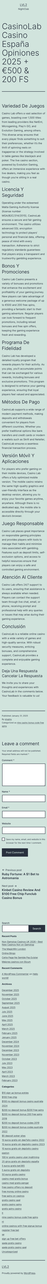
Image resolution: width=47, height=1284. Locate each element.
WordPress (29, 1273)
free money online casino (15, 1191)
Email (5, 807)
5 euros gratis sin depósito (16, 1170)
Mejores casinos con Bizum (16, 961)
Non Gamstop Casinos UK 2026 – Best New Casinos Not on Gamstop (22, 943)
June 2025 (7, 1016)
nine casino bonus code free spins (20, 1217)
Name (6, 791)
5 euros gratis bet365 (13, 1165)
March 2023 (8, 1076)
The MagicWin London (14, 949)
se (3, 1234)
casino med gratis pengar (15, 1183)
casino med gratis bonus (15, 1178)
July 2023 (7, 1063)
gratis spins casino (12, 1208)
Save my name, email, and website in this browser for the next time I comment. (25, 841)
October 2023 (9, 1059)
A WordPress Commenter (15, 974)
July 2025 (7, 1011)
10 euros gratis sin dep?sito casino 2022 (23, 1140)
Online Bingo (8, 953)
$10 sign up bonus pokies (15, 1092)
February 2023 (9, 1080)
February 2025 (9, 1033)
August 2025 (8, 1007)
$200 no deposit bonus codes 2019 (20, 1122)
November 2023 (10, 1054)
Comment (8, 760)
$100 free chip (9, 1097)
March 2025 (8, 1028)
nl (3, 1221)
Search (6, 923)
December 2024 (10, 1041)
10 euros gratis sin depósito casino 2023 (23, 1144)
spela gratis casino (12, 1243)
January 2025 (9, 1037)
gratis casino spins (12, 1204)
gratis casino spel (11, 1200)
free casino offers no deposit (17, 1187)
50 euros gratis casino (13, 1174)
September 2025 (11, 1003)
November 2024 (10, 1046)
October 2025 (9, 998)
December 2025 (10, 990)
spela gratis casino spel (14, 1247)
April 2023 (7, 1071)
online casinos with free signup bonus (22, 1226)
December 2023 (10, 1050)
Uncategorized (10, 1251)
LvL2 (23, 5)
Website (6, 823)
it (2, 1213)
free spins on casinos (13, 1196)
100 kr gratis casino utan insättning (20, 1157)
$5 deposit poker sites (13, 1135)
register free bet (10, 1230)
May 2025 (7, 1020)
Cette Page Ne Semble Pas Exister (20, 957)
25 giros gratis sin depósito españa (20, 1161)
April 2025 (7, 1024)
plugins (8, 719)
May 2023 (7, 1067)
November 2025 (10, 994)
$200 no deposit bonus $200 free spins (23, 1110)
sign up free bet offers (14, 1238)
